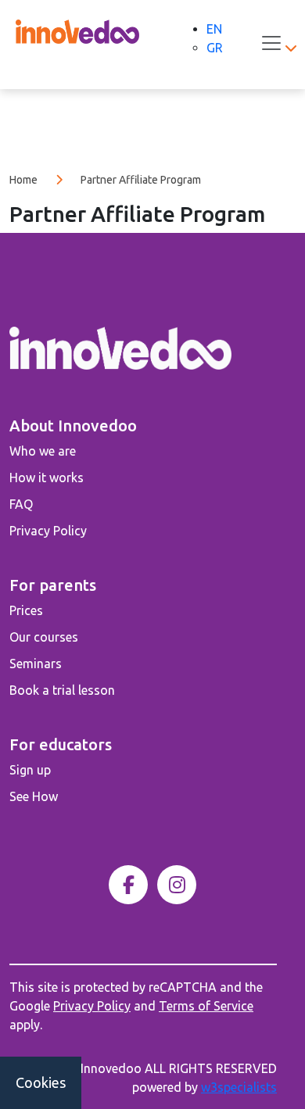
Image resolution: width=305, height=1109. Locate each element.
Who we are (42, 451)
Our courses (43, 637)
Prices (26, 610)
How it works (46, 477)
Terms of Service (206, 1006)
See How (33, 796)
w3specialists (239, 1087)
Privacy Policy (48, 531)
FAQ (21, 504)
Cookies (41, 1082)
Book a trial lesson (62, 690)
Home (23, 180)
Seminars (35, 663)
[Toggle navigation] (271, 43)
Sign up (30, 770)
